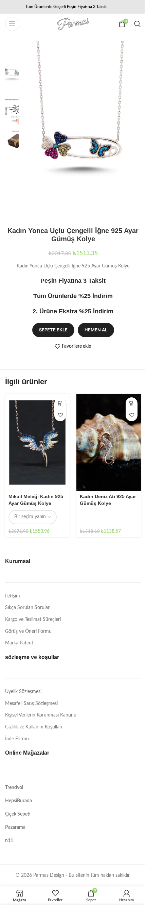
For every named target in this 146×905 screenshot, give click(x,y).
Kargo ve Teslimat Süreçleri (33, 619)
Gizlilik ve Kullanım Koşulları (33, 727)
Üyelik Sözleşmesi (23, 691)
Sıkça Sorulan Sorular (27, 607)
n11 (9, 840)
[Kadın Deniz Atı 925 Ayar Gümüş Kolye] (108, 442)
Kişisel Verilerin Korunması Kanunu (40, 715)
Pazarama (15, 827)
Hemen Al (96, 329)
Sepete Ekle (53, 329)
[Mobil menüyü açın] (12, 24)
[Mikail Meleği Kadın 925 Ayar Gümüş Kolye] (37, 442)
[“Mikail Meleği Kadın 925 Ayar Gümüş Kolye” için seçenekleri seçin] (60, 403)
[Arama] (137, 24)
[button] (132, 403)
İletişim (12, 596)
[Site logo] (73, 23)
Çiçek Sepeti (18, 814)
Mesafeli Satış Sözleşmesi (31, 703)
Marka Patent (19, 643)
